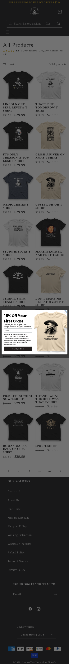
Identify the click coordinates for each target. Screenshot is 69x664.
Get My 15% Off (18, 349)
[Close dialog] (65, 311)
